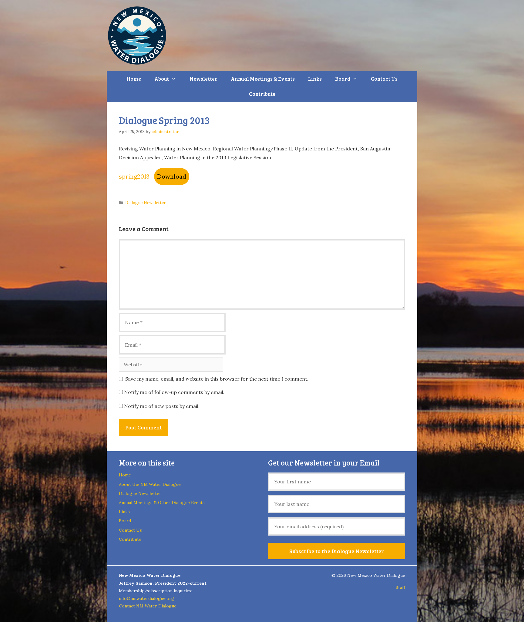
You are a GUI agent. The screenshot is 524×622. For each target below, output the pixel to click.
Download (171, 176)
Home (133, 78)
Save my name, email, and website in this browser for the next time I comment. (216, 379)
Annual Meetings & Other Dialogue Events (162, 502)
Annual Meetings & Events (263, 78)
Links (315, 78)
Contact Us (384, 78)
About (161, 78)
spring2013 (134, 176)
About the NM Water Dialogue (150, 484)
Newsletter (203, 78)
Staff (400, 587)
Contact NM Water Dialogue (147, 606)
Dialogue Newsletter (145, 202)
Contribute (262, 93)
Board (342, 78)
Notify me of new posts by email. (162, 406)
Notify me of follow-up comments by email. (174, 392)
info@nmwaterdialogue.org (146, 598)
